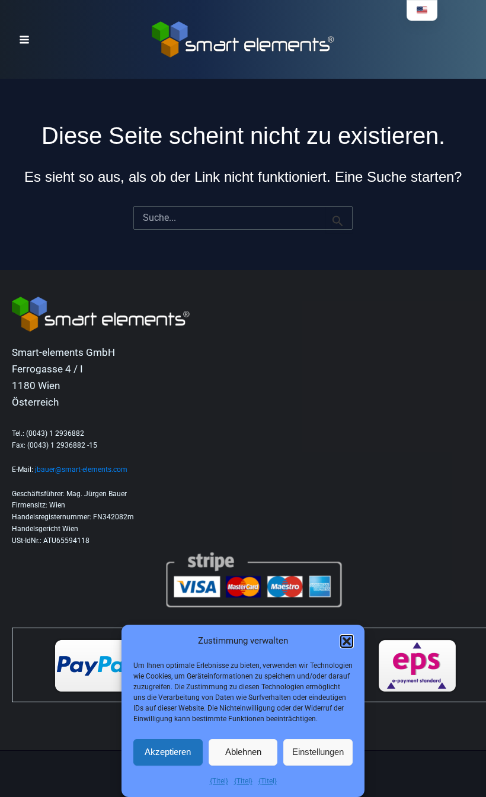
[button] (347, 641)
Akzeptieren (168, 752)
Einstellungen (318, 752)
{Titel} (219, 781)
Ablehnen (243, 752)
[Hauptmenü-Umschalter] (24, 39)
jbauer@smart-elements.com (81, 469)
